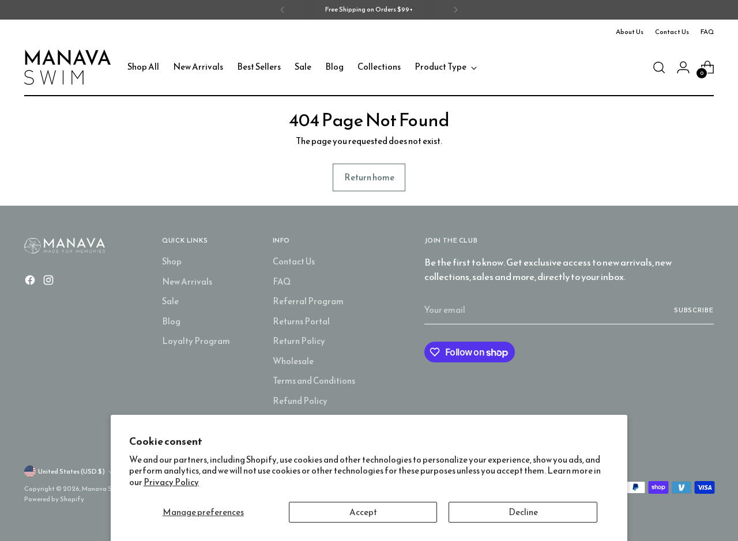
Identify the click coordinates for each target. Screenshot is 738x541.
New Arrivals (187, 281)
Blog (171, 321)
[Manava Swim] (67, 67)
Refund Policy (300, 400)
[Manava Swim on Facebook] (31, 282)
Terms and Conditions (314, 380)
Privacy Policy (171, 482)
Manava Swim (102, 488)
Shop (172, 261)
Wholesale (293, 361)
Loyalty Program (196, 340)
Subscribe (694, 310)
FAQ (282, 281)
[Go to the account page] (683, 67)
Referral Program (308, 301)
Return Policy (299, 340)
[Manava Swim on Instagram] (50, 282)
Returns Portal (301, 321)
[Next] (455, 10)
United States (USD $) (71, 471)
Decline (523, 512)
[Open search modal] (659, 67)
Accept (363, 512)
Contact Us (294, 261)
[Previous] (282, 10)
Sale (170, 301)
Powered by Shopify (54, 499)
